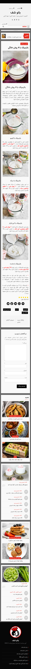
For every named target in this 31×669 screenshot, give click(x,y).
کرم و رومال (24, 44)
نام (15, 363)
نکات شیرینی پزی (23, 482)
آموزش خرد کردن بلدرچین (16, 613)
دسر (17, 310)
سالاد (15, 457)
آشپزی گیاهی (19, 592)
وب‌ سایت (15, 378)
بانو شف (15, 12)
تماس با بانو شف (24, 650)
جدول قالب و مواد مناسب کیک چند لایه (18, 485)
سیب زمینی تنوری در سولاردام (17, 37)
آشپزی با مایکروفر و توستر (15, 416)
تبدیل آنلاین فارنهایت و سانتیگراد (21, 660)
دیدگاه (24, 343)
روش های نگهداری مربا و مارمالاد (15, 499)
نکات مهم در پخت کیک (17, 518)
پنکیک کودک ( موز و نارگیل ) (15, 541)
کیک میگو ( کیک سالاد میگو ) (15, 460)
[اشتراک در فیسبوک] (11, 305)
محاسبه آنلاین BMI (23, 657)
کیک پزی (24, 313)
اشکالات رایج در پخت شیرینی (16, 505)
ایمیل (15, 371)
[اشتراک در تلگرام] (15, 305)
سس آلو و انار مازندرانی (15, 439)
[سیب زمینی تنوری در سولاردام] (5, 36)
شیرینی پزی (7, 310)
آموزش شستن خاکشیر (17, 600)
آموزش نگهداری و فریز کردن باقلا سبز (14, 619)
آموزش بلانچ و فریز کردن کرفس (20, 586)
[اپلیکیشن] (23, 305)
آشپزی (25, 310)
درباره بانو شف (24, 647)
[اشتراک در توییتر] (8, 305)
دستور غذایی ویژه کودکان (15, 538)
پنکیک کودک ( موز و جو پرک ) (15, 561)
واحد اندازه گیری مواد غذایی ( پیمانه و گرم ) (18, 664)
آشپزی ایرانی (15, 436)
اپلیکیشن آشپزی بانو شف (22, 654)
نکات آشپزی (24, 583)
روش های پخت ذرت (17, 594)
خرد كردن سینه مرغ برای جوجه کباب (14, 607)
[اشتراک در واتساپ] (19, 305)
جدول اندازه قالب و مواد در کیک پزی (14, 493)
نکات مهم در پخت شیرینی (16, 511)
